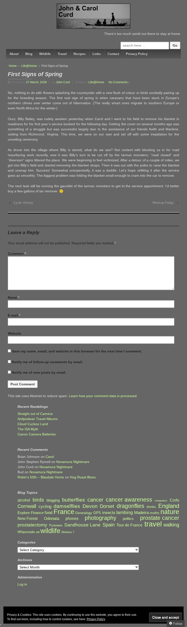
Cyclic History (23, 203)
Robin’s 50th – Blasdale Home (41, 477)
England (168, 505)
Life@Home (29, 66)
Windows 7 (67, 532)
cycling (44, 506)
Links (97, 54)
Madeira (141, 512)
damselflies (67, 506)
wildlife (50, 530)
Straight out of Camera (35, 414)
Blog (28, 54)
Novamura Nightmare (72, 462)
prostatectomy (32, 524)
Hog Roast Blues (83, 477)
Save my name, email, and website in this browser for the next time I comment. (77, 351)
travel (153, 523)
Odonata (51, 518)
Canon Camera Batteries (37, 434)
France (64, 511)
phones (71, 518)
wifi (37, 532)
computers (161, 500)
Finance (37, 513)
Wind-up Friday (163, 203)
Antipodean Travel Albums (38, 419)
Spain (109, 524)
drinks (151, 507)
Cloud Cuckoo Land (33, 424)
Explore (24, 513)
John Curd (63, 82)
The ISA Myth (28, 429)
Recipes (79, 54)
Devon (90, 506)
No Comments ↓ (119, 82)
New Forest (27, 518)
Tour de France (129, 525)
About (14, 54)
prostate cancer (159, 518)
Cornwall (27, 506)
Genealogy (83, 513)
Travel (62, 54)
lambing (124, 512)
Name (12, 297)
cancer (95, 499)
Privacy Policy (137, 54)
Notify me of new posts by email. (39, 372)
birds (38, 500)
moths (154, 513)
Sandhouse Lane (82, 524)
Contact (113, 54)
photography (100, 518)
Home (13, 66)
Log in (22, 584)
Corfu (174, 500)
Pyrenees (56, 525)
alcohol (24, 500)
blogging (53, 500)
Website (14, 333)
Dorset (107, 506)
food (48, 512)
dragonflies (130, 506)
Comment (17, 254)
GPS (97, 513)
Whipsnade (26, 532)
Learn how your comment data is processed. (103, 396)
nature (169, 511)
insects (108, 512)
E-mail (13, 315)
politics (128, 519)
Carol (50, 457)
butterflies (73, 499)
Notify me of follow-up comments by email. (47, 362)
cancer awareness (129, 499)
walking (171, 524)
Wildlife (45, 54)
